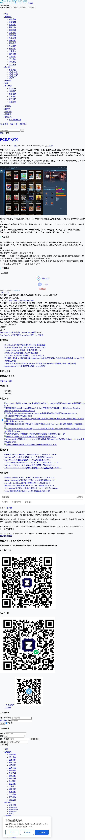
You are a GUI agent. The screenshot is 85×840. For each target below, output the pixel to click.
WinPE (11, 78)
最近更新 (8, 106)
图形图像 (12, 35)
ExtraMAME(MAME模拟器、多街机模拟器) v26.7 (23, 350)
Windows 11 (13, 72)
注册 (10, 381)
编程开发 (12, 54)
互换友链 (80, 497)
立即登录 (3, 381)
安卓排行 (8, 112)
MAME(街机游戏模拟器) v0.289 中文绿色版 (21, 353)
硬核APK (28, 502)
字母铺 (30, 3)
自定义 (12, 832)
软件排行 (8, 109)
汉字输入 (12, 51)
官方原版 (12, 62)
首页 (6, 14)
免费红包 (8, 117)
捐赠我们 (12, 91)
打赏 (7, 292)
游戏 (6, 83)
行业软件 (12, 59)
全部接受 (42, 832)
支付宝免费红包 (15, 120)
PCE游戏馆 (9, 139)
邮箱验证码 (4, 739)
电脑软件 (8, 17)
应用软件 (12, 25)
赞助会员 (12, 89)
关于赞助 (12, 94)
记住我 (10, 723)
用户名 (2, 733)
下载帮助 (12, 97)
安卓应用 (8, 81)
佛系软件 (5, 502)
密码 (9, 720)
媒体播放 (12, 22)
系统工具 (12, 38)
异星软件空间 (16, 502)
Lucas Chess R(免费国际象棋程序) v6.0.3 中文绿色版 (24, 355)
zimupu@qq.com (17, 290)
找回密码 (23, 124)
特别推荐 (12, 65)
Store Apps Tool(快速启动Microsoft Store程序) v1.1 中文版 (21, 335)
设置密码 (3, 742)
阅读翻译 (12, 30)
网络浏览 (12, 27)
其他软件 (12, 57)
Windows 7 (13, 76)
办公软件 (12, 46)
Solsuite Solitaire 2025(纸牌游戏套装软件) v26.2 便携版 (25, 366)
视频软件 (12, 19)
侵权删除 (12, 102)
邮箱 (2, 736)
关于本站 (8, 86)
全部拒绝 (27, 832)
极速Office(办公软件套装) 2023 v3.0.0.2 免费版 (18, 332)
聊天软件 (12, 41)
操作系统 (8, 67)
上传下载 (12, 33)
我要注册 (13, 124)
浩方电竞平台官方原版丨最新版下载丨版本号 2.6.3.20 (25, 347)
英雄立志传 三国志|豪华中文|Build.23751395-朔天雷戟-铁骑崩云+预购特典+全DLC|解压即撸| (40, 363)
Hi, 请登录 (4, 124)
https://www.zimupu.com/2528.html (21, 300)
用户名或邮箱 (5, 718)
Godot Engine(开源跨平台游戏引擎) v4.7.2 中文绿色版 (24, 345)
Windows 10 (13, 74)
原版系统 (12, 70)
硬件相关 (12, 43)
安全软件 (12, 49)
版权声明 (12, 99)
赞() (50, 146)
